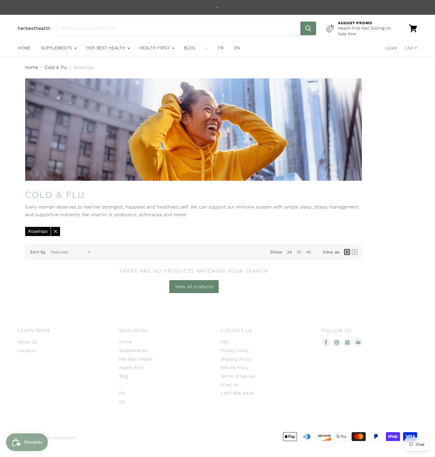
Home (24, 48)
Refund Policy (234, 367)
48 (308, 252)
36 (299, 252)
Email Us (229, 384)
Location (27, 350)
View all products (194, 286)
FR (221, 48)
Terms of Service (237, 376)
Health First (155, 48)
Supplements (57, 48)
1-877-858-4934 (236, 393)
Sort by (38, 252)
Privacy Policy (234, 350)
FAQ (224, 342)
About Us (27, 342)
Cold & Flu (56, 67)
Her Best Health (106, 48)
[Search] (308, 28)
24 (289, 252)
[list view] (355, 252)
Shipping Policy (236, 359)
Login (391, 48)
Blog (189, 48)
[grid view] (347, 252)
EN (237, 48)
